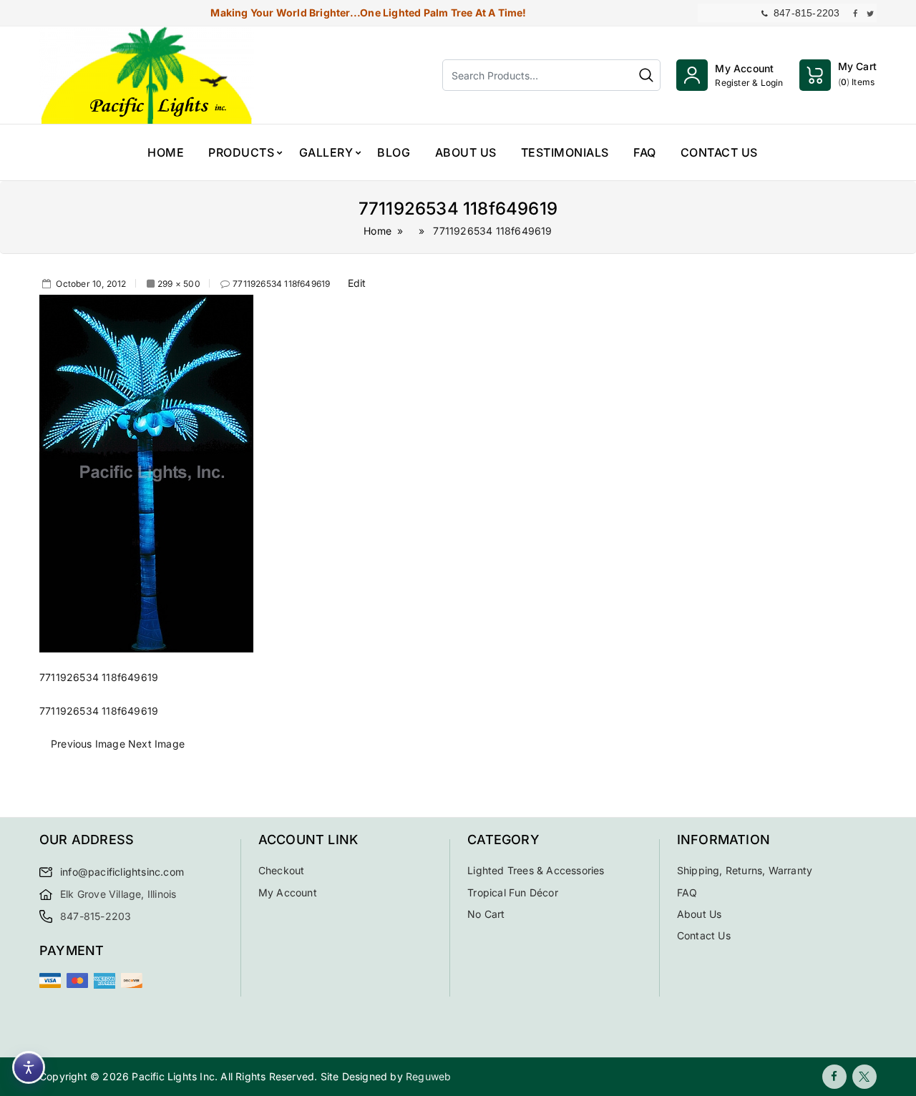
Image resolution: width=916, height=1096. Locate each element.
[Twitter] (864, 1077)
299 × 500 (178, 283)
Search (646, 75)
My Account (287, 892)
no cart (486, 914)
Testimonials (565, 152)
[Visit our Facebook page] (855, 12)
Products (241, 152)
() (857, 73)
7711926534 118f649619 (281, 283)
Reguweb (428, 1076)
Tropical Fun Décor (512, 892)
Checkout (281, 870)
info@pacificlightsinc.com (122, 872)
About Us (466, 152)
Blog (393, 152)
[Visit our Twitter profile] (870, 12)
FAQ (644, 152)
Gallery (326, 152)
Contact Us (719, 152)
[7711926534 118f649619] (146, 472)
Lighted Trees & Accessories (535, 870)
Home (165, 152)
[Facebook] (834, 1077)
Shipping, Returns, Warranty (744, 870)
